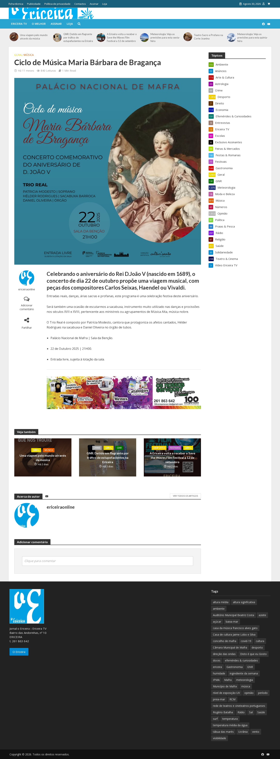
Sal (251, 712)
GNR (119, 447)
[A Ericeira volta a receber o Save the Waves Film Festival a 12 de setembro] (101, 37)
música (245, 686)
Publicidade (34, 4)
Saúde (261, 712)
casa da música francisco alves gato (235, 628)
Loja (104, 4)
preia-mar (219, 699)
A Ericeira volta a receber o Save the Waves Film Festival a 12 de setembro (122, 37)
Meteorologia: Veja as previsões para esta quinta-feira (252, 37)
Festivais (175, 447)
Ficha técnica (16, 4)
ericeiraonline (26, 289)
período (263, 693)
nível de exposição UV (226, 693)
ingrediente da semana (244, 673)
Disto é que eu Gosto (253, 654)
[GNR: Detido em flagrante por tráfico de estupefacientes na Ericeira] (57, 37)
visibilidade (219, 738)
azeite (262, 615)
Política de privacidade (57, 4)
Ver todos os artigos (185, 495)
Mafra (228, 680)
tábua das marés (223, 731)
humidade (219, 673)
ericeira (217, 667)
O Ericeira (19, 652)
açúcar (217, 621)
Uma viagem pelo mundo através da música (34, 37)
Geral (18, 55)
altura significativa (244, 602)
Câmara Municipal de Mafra (230, 647)
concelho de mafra (224, 641)
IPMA (216, 680)
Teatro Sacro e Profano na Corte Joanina (208, 37)
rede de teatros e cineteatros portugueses (239, 706)
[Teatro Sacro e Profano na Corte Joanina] (187, 36)
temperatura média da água (230, 725)
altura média (220, 602)
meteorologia (244, 680)
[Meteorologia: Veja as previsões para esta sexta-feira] (144, 37)
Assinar (94, 4)
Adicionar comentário (27, 307)
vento (255, 731)
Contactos (80, 4)
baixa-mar (232, 621)
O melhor (39, 24)
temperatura (230, 719)
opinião (249, 693)
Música (29, 55)
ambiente (219, 608)
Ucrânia (243, 731)
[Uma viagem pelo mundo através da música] (14, 36)
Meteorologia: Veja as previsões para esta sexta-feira (165, 37)
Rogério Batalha (223, 712)
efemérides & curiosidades (241, 660)
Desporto (159, 447)
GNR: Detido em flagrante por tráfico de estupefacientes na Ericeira (78, 37)
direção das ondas (224, 654)
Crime (97, 447)
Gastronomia (234, 667)
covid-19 (246, 641)
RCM (232, 699)
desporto (257, 647)
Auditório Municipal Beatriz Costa (233, 615)
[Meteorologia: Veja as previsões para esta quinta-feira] (231, 37)
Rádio (241, 712)
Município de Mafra (225, 686)
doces (216, 660)
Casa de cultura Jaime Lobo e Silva (234, 634)
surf (215, 719)
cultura (260, 641)
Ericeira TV (19, 24)
